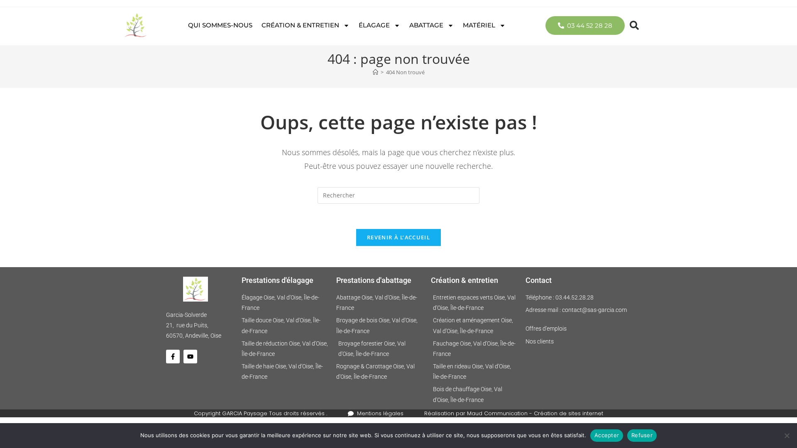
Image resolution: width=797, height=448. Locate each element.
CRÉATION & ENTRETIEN (300, 25)
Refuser (642, 435)
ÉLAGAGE (374, 25)
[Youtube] (190, 356)
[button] (634, 25)
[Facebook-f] (173, 356)
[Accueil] (375, 72)
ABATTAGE (426, 25)
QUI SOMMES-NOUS (220, 25)
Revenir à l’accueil (398, 237)
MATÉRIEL (479, 25)
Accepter (606, 435)
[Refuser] (786, 435)
